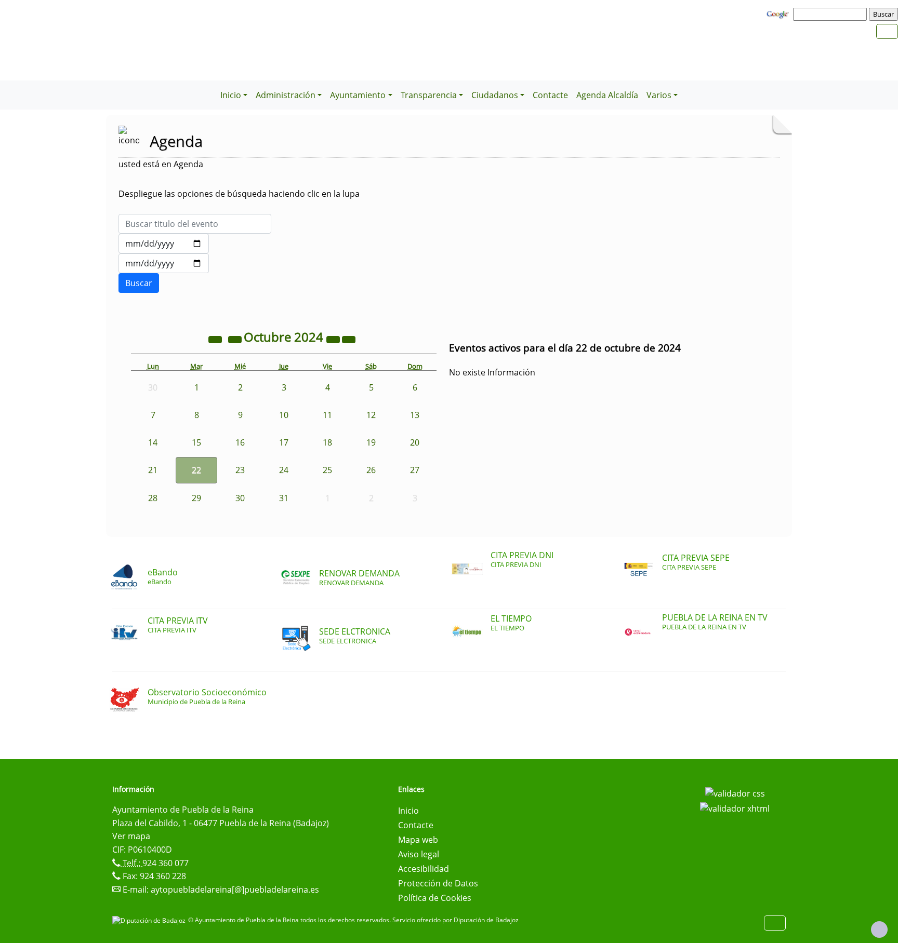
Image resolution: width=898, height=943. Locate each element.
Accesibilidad (423, 868)
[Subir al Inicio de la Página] (879, 929)
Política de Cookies (434, 898)
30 (240, 498)
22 (196, 470)
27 (414, 470)
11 (327, 415)
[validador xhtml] (735, 808)
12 (371, 415)
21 (152, 470)
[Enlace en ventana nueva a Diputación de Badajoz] (150, 919)
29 (196, 498)
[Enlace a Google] (779, 13)
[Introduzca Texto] (194, 224)
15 (196, 442)
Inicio (408, 810)
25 (327, 470)
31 (283, 498)
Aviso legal (418, 854)
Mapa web (418, 839)
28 (152, 498)
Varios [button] (658, 95)
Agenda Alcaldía (607, 95)
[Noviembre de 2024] (348, 338)
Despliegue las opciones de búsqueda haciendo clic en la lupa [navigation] (239, 193)
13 (414, 415)
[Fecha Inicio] (163, 243)
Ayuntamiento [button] (358, 95)
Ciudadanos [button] (494, 95)
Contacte (550, 95)
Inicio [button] (230, 95)
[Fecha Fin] (163, 263)
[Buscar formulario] (138, 283)
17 (283, 442)
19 (371, 442)
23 (240, 470)
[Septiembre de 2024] (236, 338)
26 (371, 470)
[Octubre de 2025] (334, 338)
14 (152, 442)
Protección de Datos (438, 883)
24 (283, 470)
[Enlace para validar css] (735, 792)
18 (327, 442)
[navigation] (831, 14)
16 (240, 442)
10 (283, 415)
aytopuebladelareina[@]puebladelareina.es (235, 889)
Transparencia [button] (429, 95)
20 (414, 442)
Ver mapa (131, 836)
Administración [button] (285, 95)
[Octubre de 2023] (216, 338)
